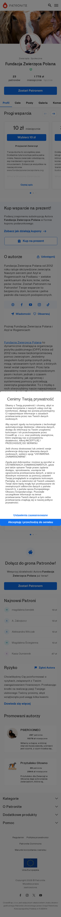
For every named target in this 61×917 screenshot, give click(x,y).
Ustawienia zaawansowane (30, 515)
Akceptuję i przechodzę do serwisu (30, 522)
